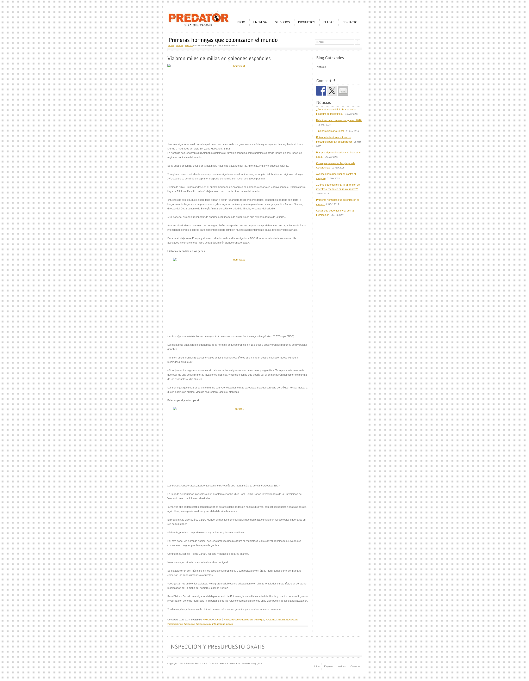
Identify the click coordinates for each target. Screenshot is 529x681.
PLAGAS (328, 22)
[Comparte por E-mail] (343, 91)
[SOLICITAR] (339, 647)
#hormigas (259, 619)
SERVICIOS (282, 22)
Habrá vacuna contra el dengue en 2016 (339, 120)
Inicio (316, 666)
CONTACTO (350, 22)
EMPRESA (260, 22)
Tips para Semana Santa (330, 131)
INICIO (241, 22)
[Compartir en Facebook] (321, 91)
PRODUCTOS (306, 22)
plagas (229, 624)
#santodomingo (175, 624)
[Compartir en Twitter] (332, 91)
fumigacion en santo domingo (210, 624)
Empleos (328, 666)
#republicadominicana (287, 619)
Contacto (355, 666)
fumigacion (189, 624)
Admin (217, 619)
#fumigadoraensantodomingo (238, 619)
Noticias (179, 45)
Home (171, 45)
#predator (270, 619)
